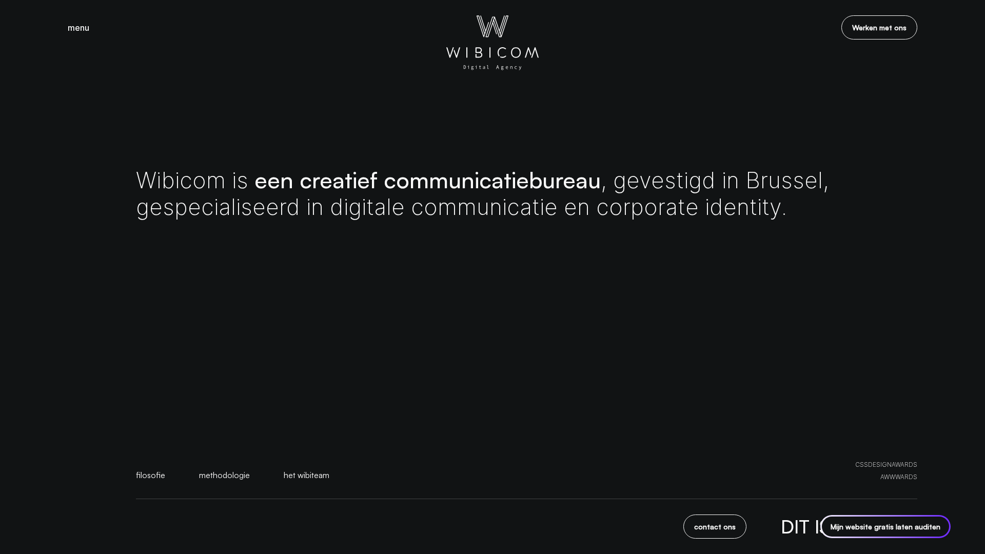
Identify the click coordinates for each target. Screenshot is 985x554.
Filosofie (150, 475)
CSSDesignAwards (886, 464)
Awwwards (898, 477)
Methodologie (224, 475)
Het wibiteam (306, 475)
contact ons (715, 526)
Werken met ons (879, 27)
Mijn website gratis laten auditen (885, 526)
